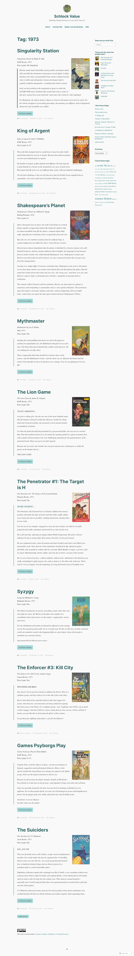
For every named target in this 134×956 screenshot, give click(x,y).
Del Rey (97, 186)
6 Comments (23, 193)
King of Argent (33, 130)
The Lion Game (34, 392)
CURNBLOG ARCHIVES (103, 130)
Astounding (97, 178)
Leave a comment (25, 733)
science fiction (103, 198)
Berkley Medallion (111, 180)
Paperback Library (107, 189)
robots (103, 194)
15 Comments (23, 118)
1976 (105, 172)
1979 (114, 172)
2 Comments (23, 309)
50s (98, 165)
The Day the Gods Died (108, 80)
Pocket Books (108, 192)
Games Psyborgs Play (41, 745)
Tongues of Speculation (102, 119)
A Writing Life (99, 115)
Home (47, 27)
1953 (114, 166)
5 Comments (23, 655)
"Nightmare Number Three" (107, 87)
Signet (113, 199)
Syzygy (25, 591)
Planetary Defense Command (104, 133)
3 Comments (23, 908)
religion (100, 194)
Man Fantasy (99, 189)
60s (101, 165)
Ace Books (101, 175)
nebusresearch (99, 142)
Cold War (105, 183)
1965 (101, 169)
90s (112, 166)
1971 (113, 169)
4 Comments (23, 469)
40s (96, 166)
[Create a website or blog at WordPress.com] (67, 949)
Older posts (23, 916)
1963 (98, 169)
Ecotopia (103, 68)
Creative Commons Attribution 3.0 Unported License (52, 934)
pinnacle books (99, 192)
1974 (99, 172)
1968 (104, 169)
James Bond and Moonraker (106, 64)
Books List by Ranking (74, 27)
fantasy (105, 186)
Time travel (98, 205)
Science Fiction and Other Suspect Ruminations (105, 138)
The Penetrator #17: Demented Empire (107, 58)
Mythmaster (31, 321)
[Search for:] (105, 44)
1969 (107, 169)
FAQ (87, 27)
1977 (107, 172)
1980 (96, 175)
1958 (96, 169)
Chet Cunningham (98, 183)
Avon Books (104, 178)
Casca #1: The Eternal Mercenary (107, 92)
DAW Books (112, 183)
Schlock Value (67, 16)
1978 (111, 172)
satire (106, 194)
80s (108, 165)
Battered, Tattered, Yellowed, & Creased (104, 123)
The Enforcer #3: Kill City (45, 667)
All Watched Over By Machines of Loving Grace (107, 75)
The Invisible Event (101, 112)
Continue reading (24, 114)
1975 (102, 172)
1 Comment (22, 380)
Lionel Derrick (112, 186)
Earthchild (104, 96)
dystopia (101, 186)
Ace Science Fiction (110, 175)
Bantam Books (102, 180)
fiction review (99, 109)
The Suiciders (32, 830)
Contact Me (57, 27)
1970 (110, 169)
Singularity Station (38, 50)
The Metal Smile (102, 202)
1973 (96, 172)
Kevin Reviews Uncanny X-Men (105, 127)
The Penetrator (110, 202)
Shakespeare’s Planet (41, 205)
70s (105, 165)
